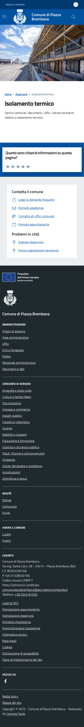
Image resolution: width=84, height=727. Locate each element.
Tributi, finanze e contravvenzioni (23, 453)
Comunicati (9, 506)
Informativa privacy (14, 634)
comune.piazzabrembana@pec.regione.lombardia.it (35, 589)
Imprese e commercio (16, 409)
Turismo (7, 428)
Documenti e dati (13, 369)
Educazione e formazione (18, 440)
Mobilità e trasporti (14, 434)
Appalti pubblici (12, 415)
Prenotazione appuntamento (21, 609)
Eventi (6, 540)
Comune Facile (15, 713)
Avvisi (6, 512)
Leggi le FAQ (10, 603)
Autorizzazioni (11, 472)
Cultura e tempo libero (16, 396)
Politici (6, 356)
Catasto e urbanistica (16, 422)
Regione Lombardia (15, 4)
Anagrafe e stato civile (16, 390)
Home (8, 94)
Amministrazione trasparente (21, 628)
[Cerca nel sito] (73, 17)
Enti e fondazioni (13, 350)
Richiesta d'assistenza (16, 622)
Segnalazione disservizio (18, 615)
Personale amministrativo (19, 362)
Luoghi (6, 534)
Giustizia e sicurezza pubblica (20, 447)
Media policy (10, 696)
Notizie (6, 500)
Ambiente (8, 459)
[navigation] (4, 16)
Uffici (5, 343)
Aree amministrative (15, 337)
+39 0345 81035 (26, 594)
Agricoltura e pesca (14, 478)
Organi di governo (13, 331)
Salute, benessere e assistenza (22, 466)
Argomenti (21, 94)
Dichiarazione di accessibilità (20, 653)
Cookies (7, 647)
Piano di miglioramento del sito (22, 659)
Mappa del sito (11, 702)
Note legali (9, 640)
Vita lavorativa (11, 403)
